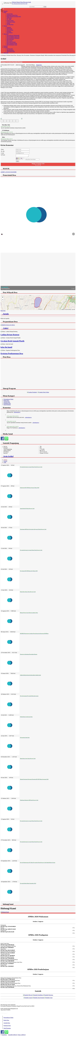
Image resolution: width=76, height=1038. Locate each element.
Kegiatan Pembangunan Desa (12, 353)
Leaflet (62, 309)
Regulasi (6, 46)
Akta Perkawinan (11, 51)
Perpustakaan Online (8, 399)
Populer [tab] (5, 461)
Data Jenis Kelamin (11, 42)
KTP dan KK (10, 48)
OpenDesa (4, 1034)
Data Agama (9, 40)
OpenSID (73, 309)
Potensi (5, 25)
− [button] (2, 299)
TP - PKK (9, 19)
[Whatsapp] (17, 121)
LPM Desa (9, 17)
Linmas (8, 23)
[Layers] (73, 297)
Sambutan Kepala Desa (12, 15)
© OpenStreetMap (67, 309)
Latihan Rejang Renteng (10, 335)
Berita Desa (39, 65)
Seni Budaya (10, 32)
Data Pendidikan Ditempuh (13, 38)
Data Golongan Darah (12, 43)
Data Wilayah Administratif (13, 35)
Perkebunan (9, 28)
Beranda (5, 11)
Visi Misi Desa (10, 24)
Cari (45, 6)
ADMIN (3, 172)
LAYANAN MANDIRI (10, 172)
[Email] (8, 121)
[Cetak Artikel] (14, 121)
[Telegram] (11, 121)
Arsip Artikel (7, 456)
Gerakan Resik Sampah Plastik (12, 341)
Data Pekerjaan (10, 39)
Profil (5, 12)
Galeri (5, 328)
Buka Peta (3, 310)
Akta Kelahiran (10, 50)
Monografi (6, 34)
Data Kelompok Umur (12, 44)
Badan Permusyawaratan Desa (14, 16)
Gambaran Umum (11, 21)
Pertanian (9, 27)
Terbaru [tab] (5, 459)
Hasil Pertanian (7, 404)
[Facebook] (2, 121)
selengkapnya (36, 412)
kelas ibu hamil (6, 347)
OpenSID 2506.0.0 (12, 1034)
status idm (6, 52)
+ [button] (2, 297)
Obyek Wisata (10, 30)
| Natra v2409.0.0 (21, 1034)
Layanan (6, 47)
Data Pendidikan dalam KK (13, 36)
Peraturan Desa (7, 403)
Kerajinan (9, 31)
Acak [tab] (5, 462)
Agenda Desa (7, 402)
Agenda (5, 314)
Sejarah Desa (10, 13)
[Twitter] (5, 121)
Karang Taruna (10, 20)
